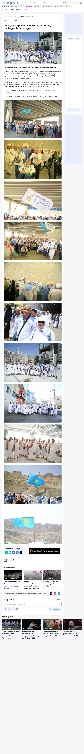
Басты (5, 16)
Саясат (27, 3)
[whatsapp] (6, 552)
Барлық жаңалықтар (15, 16)
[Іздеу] (80, 2)
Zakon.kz (48, 76)
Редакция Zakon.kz (27, 16)
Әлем (31, 3)
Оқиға (41, 3)
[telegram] (10, 552)
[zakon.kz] (12, 3)
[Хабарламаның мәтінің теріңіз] (33, 604)
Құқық (46, 3)
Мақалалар (52, 3)
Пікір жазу (57, 609)
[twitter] (20, 552)
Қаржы (36, 3)
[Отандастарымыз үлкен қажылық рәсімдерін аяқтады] (33, 119)
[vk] (17, 552)
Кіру (60, 599)
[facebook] (13, 552)
